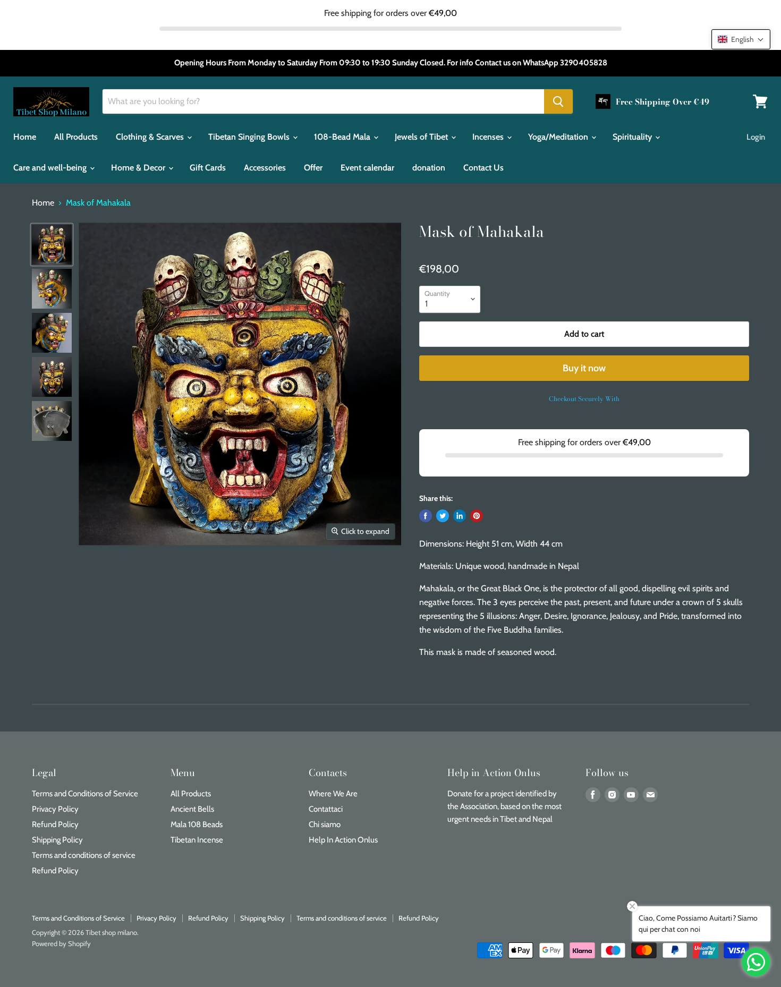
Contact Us (483, 168)
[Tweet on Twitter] (442, 515)
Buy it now (584, 368)
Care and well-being (51, 168)
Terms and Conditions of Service (85, 793)
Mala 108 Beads (197, 824)
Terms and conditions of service (83, 855)
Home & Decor (139, 168)
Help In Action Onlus (343, 840)
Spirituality (633, 137)
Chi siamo (325, 824)
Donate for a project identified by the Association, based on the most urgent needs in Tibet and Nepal (504, 806)
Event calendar (367, 168)
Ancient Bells (192, 809)
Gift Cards (208, 168)
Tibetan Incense (197, 840)
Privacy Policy (55, 809)
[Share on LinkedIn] (459, 515)
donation (428, 168)
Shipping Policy (57, 840)
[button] (741, 39)
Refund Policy (55, 824)
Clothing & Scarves (151, 137)
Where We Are (333, 793)
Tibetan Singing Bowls (250, 137)
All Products (76, 137)
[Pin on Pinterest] (476, 515)
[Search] (558, 101)
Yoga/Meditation (559, 137)
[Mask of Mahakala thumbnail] (52, 245)
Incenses (489, 137)
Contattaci (326, 809)
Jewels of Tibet (422, 137)
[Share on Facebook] (425, 515)
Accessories (265, 168)
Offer (313, 168)
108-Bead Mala (343, 137)
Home (24, 137)
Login (755, 137)
